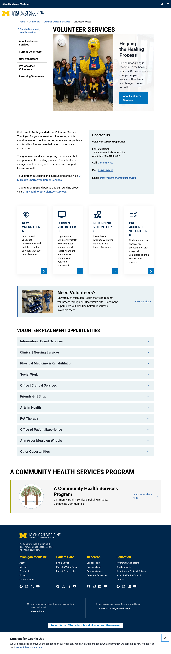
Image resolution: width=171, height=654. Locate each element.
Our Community (123, 567)
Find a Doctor (62, 563)
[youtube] (38, 586)
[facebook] (21, 586)
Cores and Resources (97, 575)
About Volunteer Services (28, 43)
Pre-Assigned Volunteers (27, 67)
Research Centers (95, 571)
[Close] (165, 638)
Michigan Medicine (33, 557)
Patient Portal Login (65, 571)
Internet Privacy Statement (28, 647)
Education (123, 557)
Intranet (120, 579)
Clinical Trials (93, 563)
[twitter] (32, 586)
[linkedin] (99, 586)
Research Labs (94, 567)
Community (25, 571)
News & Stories (27, 579)
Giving (23, 575)
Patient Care (65, 557)
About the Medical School (128, 575)
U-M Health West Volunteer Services (44, 191)
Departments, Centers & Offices (131, 571)
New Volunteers (28, 58)
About (22, 563)
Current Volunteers (30, 51)
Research (93, 557)
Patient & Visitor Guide (66, 567)
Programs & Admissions (127, 563)
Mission (23, 567)
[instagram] (26, 586)
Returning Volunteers (31, 76)
